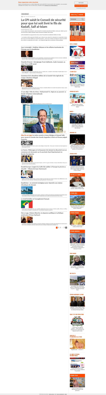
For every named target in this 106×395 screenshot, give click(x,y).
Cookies (66, 394)
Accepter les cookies (81, 5)
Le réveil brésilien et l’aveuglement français (35, 199)
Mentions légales (51, 394)
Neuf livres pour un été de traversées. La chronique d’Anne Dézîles (77, 105)
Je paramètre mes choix (81, 8)
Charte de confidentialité (60, 394)
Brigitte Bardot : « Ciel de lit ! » (77, 349)
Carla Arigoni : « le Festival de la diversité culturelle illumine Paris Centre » (77, 267)
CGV (55, 394)
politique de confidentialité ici (51, 5)
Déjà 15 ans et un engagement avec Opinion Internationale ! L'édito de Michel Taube (77, 85)
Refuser (81, 2)
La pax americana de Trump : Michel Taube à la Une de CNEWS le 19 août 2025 (77, 369)
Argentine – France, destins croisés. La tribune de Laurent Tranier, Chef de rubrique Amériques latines (77, 308)
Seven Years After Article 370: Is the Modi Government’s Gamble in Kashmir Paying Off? (77, 207)
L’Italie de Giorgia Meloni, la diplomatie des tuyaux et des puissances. (77, 389)
